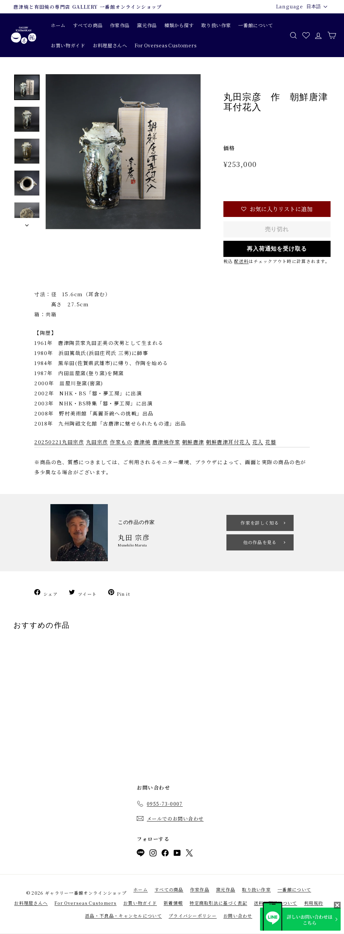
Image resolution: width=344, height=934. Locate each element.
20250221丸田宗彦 (59, 441)
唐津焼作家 (166, 441)
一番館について (255, 25)
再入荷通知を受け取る (277, 249)
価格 (229, 148)
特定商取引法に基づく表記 (218, 903)
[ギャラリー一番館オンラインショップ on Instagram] (153, 854)
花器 (270, 441)
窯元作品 (147, 25)
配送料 (241, 261)
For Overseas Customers (166, 45)
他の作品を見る (260, 542)
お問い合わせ (237, 916)
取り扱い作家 (216, 25)
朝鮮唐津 (193, 441)
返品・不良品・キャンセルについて (123, 916)
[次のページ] (26, 223)
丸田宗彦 (97, 441)
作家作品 (120, 25)
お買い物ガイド (68, 45)
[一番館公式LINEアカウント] (140, 854)
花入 (257, 441)
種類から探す (179, 25)
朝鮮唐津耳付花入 (228, 441)
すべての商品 (87, 25)
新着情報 (173, 903)
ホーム (58, 25)
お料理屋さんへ (110, 45)
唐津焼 (142, 441)
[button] (277, 209)
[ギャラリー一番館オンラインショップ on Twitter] (189, 854)
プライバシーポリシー (193, 916)
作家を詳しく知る (260, 523)
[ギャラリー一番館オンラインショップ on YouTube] (177, 854)
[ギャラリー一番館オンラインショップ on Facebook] (165, 854)
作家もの (121, 441)
